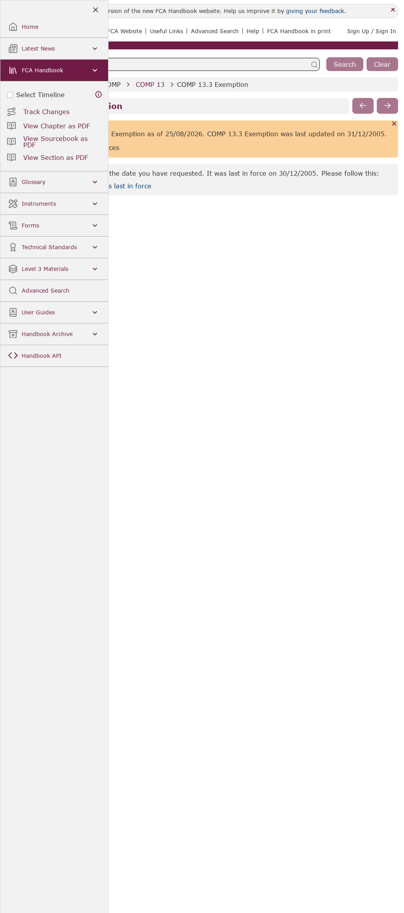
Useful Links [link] (166, 31)
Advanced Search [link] (215, 31)
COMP (111, 84)
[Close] (393, 10)
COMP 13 (150, 84)
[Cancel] (394, 124)
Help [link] (253, 31)
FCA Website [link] (124, 31)
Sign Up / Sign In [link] (371, 31)
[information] (98, 94)
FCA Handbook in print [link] (299, 31)
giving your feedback (315, 11)
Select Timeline (40, 94)
